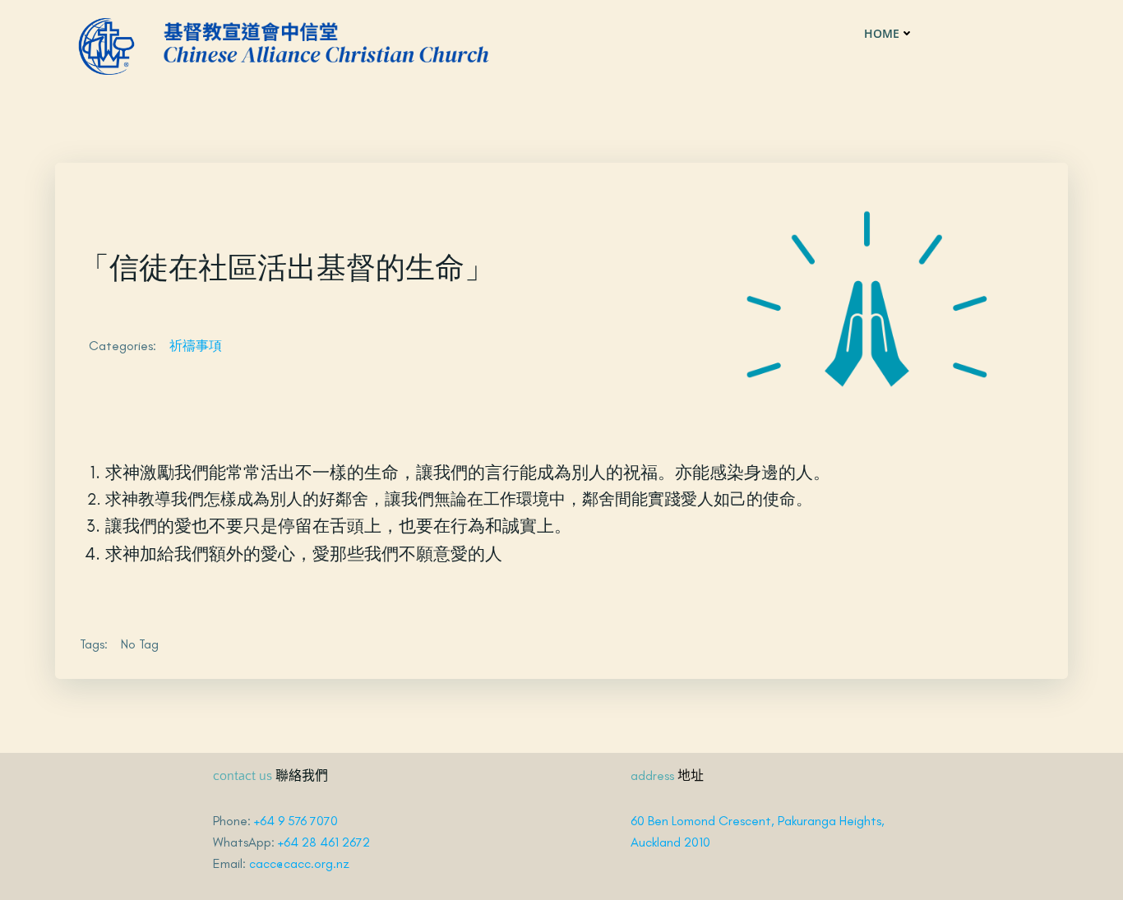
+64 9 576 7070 (296, 820)
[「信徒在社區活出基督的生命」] (866, 297)
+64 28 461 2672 (324, 842)
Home (881, 33)
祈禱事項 (195, 345)
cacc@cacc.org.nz (299, 863)
